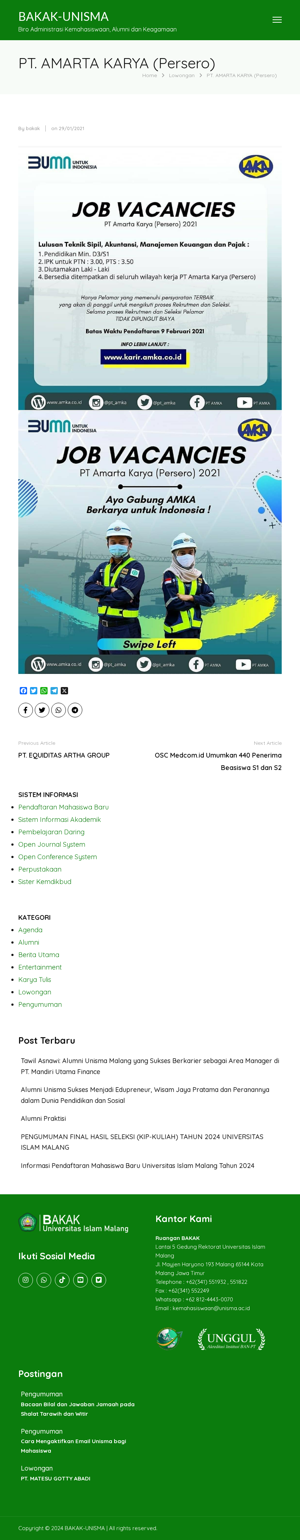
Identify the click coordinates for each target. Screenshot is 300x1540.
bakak (33, 128)
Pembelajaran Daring (51, 832)
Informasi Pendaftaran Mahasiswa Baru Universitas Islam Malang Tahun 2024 (138, 1165)
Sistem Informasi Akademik (59, 819)
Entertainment (40, 967)
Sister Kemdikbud (44, 881)
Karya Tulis (34, 979)
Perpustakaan (39, 869)
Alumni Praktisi (43, 1118)
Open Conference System (57, 857)
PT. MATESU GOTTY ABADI (55, 1478)
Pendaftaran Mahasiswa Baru (63, 807)
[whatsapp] (44, 1280)
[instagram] (25, 1280)
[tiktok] (62, 1280)
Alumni (28, 942)
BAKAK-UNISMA (63, 16)
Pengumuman (40, 1004)
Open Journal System (51, 844)
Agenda (30, 930)
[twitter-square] (98, 1280)
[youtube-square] (80, 1280)
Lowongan (34, 992)
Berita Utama (38, 955)
